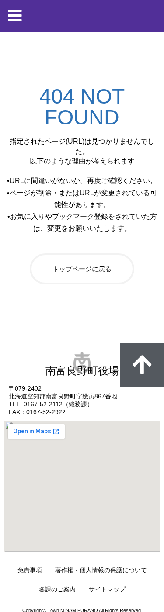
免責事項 (29, 570)
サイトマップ (107, 589)
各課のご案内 (57, 589)
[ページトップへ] (142, 365)
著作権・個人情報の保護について (101, 570)
